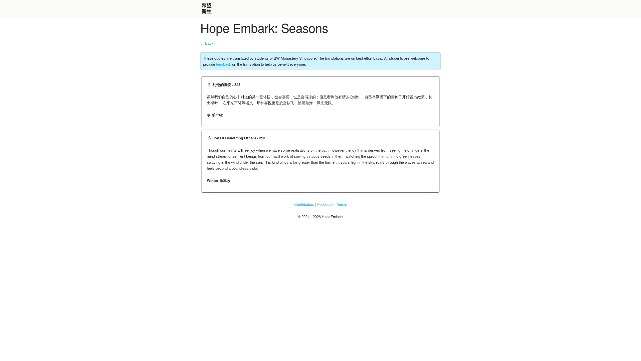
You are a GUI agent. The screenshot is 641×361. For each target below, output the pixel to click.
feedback (223, 64)
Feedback (325, 204)
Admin (342, 204)
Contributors (304, 204)
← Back (207, 43)
